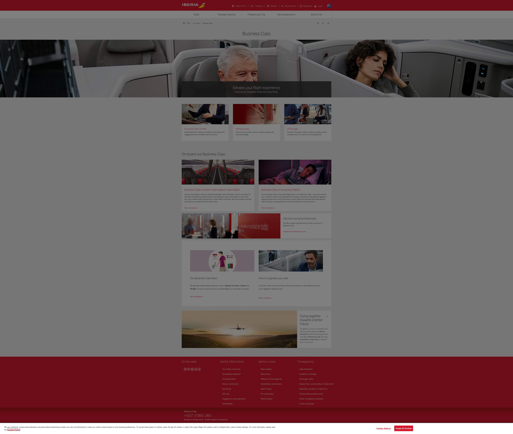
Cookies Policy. (13, 429)
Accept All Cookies (404, 428)
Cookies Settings (383, 428)
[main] (256, 428)
